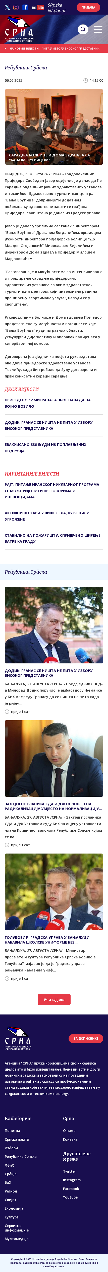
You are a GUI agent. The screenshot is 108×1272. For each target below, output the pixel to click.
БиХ (8, 1182)
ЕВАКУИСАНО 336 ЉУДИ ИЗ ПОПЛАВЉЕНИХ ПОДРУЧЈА (45, 447)
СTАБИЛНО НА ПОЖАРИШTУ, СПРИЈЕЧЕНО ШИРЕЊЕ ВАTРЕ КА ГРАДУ (52, 538)
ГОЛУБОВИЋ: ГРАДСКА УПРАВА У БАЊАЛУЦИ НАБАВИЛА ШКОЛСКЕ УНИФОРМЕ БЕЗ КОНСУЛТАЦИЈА (47, 940)
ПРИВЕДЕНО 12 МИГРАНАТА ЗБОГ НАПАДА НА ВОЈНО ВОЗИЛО (48, 403)
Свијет (10, 1200)
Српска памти (17, 1139)
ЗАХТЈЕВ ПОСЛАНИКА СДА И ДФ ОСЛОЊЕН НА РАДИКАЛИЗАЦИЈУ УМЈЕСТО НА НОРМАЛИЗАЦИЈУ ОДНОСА (52, 806)
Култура (12, 1217)
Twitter (69, 1171)
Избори (11, 1148)
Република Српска (21, 1156)
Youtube (70, 1197)
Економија (14, 1208)
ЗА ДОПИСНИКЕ (86, 1038)
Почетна (12, 1130)
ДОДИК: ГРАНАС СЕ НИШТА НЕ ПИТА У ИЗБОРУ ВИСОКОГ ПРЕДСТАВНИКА (49, 425)
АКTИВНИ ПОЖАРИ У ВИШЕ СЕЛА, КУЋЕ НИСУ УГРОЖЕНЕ (47, 516)
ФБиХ (9, 1165)
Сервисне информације (17, 1228)
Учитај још (54, 999)
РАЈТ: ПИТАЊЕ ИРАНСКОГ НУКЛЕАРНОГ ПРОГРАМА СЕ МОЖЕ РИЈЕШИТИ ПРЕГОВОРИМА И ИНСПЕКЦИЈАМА (52, 490)
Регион (11, 1191)
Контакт (70, 1139)
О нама (69, 1130)
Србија (11, 1174)
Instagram (72, 1180)
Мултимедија (17, 1239)
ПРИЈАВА (88, 7)
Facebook (71, 1188)
